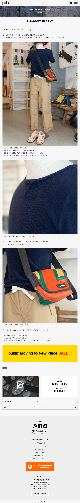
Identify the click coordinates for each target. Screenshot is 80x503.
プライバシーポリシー (40, 459)
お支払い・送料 (40, 449)
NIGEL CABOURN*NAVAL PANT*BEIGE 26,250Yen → (23, 153)
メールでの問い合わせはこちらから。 (14, 338)
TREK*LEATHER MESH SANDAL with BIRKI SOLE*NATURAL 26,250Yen (24, 156)
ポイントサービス (40, 446)
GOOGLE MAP (39, 493)
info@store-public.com (42, 484)
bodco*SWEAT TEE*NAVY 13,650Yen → (18, 150)
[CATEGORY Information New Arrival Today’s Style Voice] (20, 401)
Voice (4, 368)
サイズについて (40, 443)
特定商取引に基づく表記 (40, 456)
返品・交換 (40, 452)
